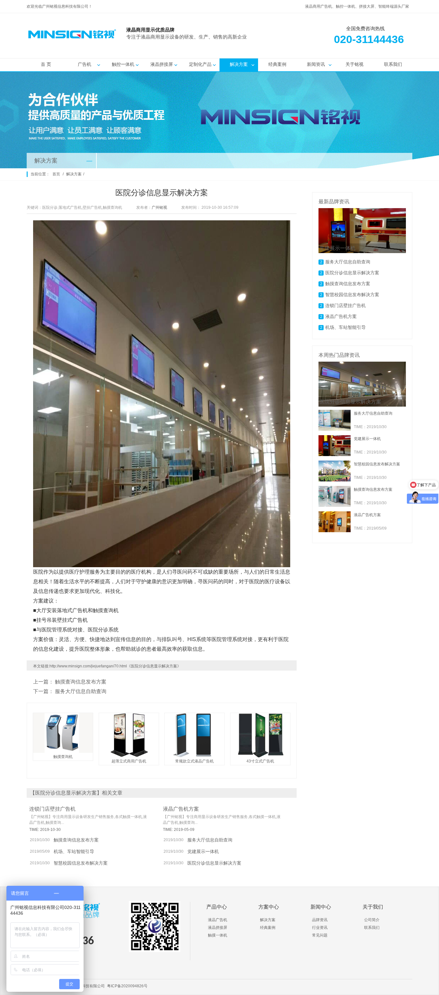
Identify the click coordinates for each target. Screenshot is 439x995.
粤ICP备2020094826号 (127, 986)
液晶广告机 (217, 920)
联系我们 (393, 64)
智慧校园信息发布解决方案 (81, 863)
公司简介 (372, 920)
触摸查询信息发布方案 (80, 681)
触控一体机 (123, 64)
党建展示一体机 (203, 851)
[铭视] (284, 45)
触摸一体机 (217, 935)
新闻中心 (320, 907)
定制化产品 (200, 64)
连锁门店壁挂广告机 (52, 809)
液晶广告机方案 (181, 809)
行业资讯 (319, 927)
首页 (56, 174)
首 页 (46, 64)
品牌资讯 (319, 920)
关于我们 (373, 907)
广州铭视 (159, 207)
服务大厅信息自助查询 (80, 691)
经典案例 (277, 64)
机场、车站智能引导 (74, 851)
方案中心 (268, 907)
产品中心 (216, 907)
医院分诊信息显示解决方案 (214, 863)
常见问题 (319, 935)
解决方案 (239, 64)
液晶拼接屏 (161, 64)
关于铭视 (354, 64)
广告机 (84, 64)
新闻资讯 (316, 64)
